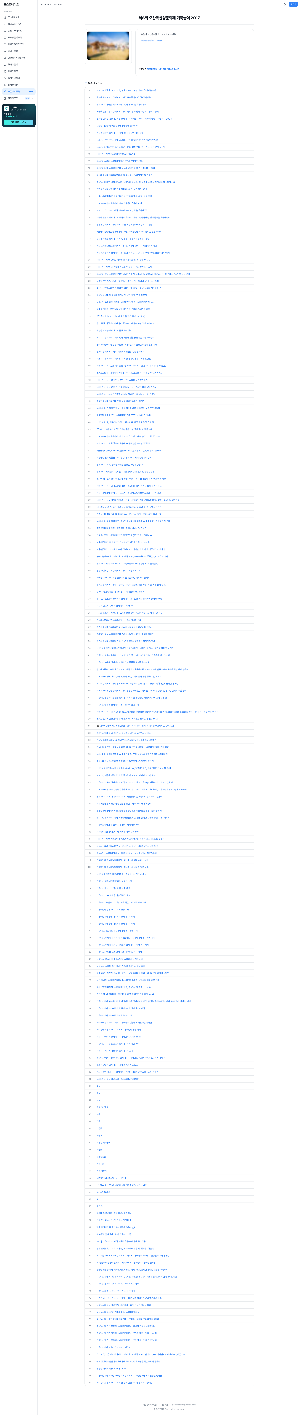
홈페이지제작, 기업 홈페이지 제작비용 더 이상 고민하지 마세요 (123, 733)
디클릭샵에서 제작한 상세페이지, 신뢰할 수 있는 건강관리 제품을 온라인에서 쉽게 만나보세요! (137, 1276)
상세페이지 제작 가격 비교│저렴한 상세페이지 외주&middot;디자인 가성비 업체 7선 (133, 521)
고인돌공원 (101, 1156)
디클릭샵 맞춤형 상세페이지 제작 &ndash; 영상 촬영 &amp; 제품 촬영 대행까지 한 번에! (135, 782)
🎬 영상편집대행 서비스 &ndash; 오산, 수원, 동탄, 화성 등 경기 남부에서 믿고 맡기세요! (135, 726)
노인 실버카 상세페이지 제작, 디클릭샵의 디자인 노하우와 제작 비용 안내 (128, 980)
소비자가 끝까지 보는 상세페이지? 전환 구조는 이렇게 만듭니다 (124, 415)
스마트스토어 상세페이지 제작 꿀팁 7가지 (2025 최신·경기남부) (124, 535)
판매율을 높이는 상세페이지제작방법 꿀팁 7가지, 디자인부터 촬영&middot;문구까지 (133, 253)
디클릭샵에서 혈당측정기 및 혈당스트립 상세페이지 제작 (121, 1008)
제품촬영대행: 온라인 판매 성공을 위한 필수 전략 (118, 832)
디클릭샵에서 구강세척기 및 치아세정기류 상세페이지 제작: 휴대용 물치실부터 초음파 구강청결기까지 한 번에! (144, 1001)
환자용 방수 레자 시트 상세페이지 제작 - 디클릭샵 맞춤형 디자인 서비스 (127, 1072)
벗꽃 (98, 1093)
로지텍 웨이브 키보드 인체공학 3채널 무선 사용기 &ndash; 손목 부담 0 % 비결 (131, 479)
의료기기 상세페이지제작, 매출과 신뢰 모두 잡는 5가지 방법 (122, 210)
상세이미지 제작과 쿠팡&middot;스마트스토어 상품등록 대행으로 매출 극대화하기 (132, 754)
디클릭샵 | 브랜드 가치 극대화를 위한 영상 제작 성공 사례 (121, 902)
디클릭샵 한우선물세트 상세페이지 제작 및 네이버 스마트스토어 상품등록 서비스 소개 (133, 655)
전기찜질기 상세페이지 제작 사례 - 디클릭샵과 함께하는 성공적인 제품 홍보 (129, 1298)
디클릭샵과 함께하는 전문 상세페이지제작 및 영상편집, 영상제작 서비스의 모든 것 (132, 697)
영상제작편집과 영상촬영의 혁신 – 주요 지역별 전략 (119, 620)
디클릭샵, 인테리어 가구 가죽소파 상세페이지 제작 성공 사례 (123, 945)
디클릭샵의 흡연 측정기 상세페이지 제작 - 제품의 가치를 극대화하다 (126, 1326)
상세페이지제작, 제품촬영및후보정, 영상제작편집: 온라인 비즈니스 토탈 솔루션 (130, 839)
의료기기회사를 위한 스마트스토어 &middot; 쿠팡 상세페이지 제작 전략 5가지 (131, 147)
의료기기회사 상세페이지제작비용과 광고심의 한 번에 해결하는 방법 (126, 168)
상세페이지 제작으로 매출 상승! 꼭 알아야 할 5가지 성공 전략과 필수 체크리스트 (131, 366)
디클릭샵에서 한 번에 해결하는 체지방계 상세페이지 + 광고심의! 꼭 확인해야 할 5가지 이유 (136, 182)
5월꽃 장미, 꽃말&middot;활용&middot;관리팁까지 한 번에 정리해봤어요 (129, 450)
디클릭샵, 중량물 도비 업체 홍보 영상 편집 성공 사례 (119, 952)
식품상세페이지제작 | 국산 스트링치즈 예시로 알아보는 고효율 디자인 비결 (129, 493)
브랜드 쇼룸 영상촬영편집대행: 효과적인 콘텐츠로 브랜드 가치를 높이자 (127, 719)
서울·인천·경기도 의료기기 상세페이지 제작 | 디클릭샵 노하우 (123, 542)
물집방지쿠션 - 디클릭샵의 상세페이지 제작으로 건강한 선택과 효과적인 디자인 (131, 1058)
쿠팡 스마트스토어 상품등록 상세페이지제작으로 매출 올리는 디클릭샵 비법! (129, 599)
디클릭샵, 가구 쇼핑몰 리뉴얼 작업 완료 (113, 895)
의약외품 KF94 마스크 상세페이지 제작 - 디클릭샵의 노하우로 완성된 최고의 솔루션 (133, 1255)
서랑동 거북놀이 (103, 1142)
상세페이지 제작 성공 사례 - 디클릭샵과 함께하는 (118, 1079)
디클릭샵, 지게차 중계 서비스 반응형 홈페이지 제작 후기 (121, 966)
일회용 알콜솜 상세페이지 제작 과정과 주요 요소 (117, 1065)
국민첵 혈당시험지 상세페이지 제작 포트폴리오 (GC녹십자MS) (124, 97)
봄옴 (98, 1086)
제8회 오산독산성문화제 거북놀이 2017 (163, 69)
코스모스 (100, 1206)
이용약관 (164, 1405)
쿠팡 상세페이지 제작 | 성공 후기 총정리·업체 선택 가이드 (121, 528)
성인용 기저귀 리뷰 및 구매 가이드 (111, 1368)
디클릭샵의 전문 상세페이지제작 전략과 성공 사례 (118, 704)
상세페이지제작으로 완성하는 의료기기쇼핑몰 (116, 154)
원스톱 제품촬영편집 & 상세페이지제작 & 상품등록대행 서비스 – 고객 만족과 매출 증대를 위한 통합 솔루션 (142, 669)
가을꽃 (99, 1128)
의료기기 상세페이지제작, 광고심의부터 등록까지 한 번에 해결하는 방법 (127, 140)
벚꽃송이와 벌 (102, 1107)
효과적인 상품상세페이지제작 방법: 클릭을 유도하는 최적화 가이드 (125, 634)
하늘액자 (100, 1135)
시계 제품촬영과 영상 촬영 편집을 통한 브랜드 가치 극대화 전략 (124, 803)
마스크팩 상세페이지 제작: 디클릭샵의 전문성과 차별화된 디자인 (124, 1022)
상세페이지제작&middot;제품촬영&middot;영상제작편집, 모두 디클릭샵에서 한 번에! (134, 768)
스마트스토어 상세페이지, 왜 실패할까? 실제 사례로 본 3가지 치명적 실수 (128, 436)
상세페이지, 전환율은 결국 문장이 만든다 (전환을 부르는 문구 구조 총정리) (129, 408)
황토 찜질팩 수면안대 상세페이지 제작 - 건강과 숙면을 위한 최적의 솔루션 (128, 1361)
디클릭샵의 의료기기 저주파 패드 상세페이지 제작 (118, 1312)
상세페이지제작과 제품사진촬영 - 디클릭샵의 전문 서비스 (121, 874)
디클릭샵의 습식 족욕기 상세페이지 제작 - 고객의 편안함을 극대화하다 (127, 1340)
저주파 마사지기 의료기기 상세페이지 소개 (115, 1051)
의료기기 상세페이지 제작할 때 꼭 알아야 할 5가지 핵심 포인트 (124, 358)
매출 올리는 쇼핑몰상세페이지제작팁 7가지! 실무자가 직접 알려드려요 (127, 245)
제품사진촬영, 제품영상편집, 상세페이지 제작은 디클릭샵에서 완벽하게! (127, 846)
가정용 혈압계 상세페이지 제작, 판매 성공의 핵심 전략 (120, 133)
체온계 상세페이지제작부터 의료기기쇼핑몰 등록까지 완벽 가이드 (124, 175)
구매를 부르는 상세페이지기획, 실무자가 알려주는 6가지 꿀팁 (123, 238)
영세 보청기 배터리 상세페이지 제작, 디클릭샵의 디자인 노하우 (123, 987)
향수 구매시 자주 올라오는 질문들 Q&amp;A (116, 1227)
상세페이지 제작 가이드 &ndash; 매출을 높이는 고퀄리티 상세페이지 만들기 (129, 796)
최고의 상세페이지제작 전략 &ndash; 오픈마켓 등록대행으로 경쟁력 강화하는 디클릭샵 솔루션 (137, 683)
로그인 (293, 4)
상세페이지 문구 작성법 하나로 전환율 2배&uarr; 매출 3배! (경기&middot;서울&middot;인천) (138, 500)
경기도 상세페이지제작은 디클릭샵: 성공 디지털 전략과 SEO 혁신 (125, 627)
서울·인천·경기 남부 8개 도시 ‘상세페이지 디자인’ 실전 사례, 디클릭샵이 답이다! (131, 549)
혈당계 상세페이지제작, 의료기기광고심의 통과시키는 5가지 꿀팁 (125, 224)
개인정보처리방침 (150, 1405)
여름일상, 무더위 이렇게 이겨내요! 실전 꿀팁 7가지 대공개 (122, 295)
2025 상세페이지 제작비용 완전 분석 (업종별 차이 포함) (121, 316)
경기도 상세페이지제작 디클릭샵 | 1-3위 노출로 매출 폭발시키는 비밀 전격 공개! (131, 584)
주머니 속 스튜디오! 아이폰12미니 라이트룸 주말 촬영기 (120, 592)
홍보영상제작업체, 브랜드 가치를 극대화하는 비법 (118, 825)
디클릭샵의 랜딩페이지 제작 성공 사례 (113, 909)
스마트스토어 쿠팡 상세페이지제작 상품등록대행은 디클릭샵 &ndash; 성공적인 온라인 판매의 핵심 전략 (141, 690)
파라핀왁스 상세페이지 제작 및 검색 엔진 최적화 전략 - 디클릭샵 (124, 1382)
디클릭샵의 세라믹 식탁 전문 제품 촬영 (113, 888)
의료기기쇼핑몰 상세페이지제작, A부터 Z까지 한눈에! (120, 161)
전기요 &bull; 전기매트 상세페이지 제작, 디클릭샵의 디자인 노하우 (125, 994)
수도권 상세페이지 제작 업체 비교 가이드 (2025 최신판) (121, 401)
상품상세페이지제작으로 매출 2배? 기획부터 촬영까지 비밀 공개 (124, 196)
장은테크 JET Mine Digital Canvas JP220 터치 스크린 (122, 1185)
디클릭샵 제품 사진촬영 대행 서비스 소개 (114, 881)
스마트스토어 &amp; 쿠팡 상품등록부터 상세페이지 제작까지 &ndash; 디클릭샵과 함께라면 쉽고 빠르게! (142, 789)
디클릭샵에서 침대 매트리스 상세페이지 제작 (116, 916)
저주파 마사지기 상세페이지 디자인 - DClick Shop (119, 1036)
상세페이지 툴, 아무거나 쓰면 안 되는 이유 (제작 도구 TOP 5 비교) (126, 422)
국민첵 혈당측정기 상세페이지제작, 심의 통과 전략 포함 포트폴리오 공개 (128, 111)
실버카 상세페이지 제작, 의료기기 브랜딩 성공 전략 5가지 (121, 351)
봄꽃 (98, 1100)
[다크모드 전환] (285, 4)
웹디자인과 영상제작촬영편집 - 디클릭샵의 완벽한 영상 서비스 (123, 867)
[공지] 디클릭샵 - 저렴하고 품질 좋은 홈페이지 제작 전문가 (122, 1241)
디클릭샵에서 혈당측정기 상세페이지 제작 (114, 1015)
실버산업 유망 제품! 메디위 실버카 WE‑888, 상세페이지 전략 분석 (125, 302)
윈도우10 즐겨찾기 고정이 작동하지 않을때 (115, 1234)
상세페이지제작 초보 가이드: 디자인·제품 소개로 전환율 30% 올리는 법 (127, 563)
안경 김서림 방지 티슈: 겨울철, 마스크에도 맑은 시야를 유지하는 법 (125, 1248)
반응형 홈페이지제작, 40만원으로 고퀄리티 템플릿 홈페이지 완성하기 (126, 740)
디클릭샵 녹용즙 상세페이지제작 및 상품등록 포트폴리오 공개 (123, 662)
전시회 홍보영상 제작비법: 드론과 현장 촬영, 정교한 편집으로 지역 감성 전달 (129, 613)
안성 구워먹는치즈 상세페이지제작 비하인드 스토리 (118, 570)
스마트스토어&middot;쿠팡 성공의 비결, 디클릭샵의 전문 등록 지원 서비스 (129, 676)
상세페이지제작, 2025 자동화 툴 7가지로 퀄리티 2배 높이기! (123, 260)
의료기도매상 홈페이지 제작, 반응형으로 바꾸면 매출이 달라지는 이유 (126, 90)
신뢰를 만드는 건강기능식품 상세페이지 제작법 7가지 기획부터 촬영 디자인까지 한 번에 (134, 118)
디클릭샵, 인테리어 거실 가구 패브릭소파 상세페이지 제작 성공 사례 (126, 938)
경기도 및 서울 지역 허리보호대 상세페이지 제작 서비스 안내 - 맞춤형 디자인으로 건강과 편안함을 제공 (141, 1354)
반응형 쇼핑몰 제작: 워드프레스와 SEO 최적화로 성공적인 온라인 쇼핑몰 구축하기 (132, 1269)
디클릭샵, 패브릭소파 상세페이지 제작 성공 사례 (117, 930)
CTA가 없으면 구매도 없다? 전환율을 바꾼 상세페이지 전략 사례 (124, 429)
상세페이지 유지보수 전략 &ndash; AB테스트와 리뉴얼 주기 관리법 (126, 394)
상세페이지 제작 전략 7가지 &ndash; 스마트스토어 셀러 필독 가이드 (126, 387)
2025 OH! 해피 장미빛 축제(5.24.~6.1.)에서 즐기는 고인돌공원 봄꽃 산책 (129, 514)
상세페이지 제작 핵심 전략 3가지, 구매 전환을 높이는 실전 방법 (124, 443)
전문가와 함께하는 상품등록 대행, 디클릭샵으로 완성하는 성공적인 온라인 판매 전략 (133, 747)
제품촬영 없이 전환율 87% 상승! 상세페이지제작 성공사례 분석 (124, 457)
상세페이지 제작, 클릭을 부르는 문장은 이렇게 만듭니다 (120, 464)
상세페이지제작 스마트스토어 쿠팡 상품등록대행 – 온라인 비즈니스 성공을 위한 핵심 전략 (135, 648)
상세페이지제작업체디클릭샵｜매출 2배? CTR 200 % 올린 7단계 (125, 471)
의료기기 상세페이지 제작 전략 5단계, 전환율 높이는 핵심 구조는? (125, 337)
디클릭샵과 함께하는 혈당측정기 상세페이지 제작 (118, 1284)
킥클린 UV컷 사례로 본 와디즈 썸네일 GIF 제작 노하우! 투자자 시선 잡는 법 (129, 288)
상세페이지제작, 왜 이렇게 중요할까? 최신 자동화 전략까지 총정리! (125, 267)
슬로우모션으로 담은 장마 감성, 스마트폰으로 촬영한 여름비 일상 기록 (127, 344)
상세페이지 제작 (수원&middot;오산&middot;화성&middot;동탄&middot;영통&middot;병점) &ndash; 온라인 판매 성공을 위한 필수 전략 (157, 712)
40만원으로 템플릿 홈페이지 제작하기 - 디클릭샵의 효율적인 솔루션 (126, 1262)
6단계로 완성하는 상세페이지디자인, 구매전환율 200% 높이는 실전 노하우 (129, 231)
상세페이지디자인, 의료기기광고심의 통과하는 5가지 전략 (121, 104)
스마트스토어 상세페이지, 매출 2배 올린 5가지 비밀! (119, 203)
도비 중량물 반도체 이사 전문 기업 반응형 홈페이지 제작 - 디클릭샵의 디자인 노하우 (133, 973)
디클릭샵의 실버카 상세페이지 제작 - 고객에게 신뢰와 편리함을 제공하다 (128, 1319)
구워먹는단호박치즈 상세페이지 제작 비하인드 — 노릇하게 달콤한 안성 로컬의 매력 (132, 556)
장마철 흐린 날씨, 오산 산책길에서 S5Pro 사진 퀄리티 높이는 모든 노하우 (129, 281)
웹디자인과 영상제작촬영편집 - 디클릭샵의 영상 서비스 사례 (122, 860)
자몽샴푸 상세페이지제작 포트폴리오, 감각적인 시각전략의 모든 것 (125, 761)
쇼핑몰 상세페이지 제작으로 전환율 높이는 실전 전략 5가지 (122, 189)
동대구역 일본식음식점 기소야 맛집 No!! (114, 1220)
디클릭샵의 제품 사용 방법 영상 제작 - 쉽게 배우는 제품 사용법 (124, 1305)
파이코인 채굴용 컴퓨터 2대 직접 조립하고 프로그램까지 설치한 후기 (126, 775)
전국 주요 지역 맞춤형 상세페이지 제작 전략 (115, 606)
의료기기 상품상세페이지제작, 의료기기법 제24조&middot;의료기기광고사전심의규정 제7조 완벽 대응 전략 (143, 274)
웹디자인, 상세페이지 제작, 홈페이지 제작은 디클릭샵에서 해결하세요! (127, 853)
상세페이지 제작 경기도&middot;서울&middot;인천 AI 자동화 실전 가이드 (129, 486)
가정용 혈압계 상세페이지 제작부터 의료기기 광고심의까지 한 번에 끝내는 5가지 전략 (133, 217)
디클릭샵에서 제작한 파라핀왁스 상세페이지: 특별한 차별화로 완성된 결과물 (129, 1375)
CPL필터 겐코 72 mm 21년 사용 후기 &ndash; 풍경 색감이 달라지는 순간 (129, 507)
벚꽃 (98, 1121)
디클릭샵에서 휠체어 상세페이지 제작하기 (114, 1347)
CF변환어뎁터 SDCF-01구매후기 (111, 1178)
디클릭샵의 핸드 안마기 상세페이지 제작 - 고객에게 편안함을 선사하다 (127, 1333)
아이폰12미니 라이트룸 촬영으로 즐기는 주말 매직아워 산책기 (123, 577)
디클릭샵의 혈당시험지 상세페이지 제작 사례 (116, 1291)
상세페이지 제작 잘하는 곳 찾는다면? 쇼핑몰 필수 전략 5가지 (123, 380)
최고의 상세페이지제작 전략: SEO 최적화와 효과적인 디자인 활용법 (126, 641)
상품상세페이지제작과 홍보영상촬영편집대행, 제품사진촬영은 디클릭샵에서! (129, 810)
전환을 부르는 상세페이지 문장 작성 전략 (114, 330)
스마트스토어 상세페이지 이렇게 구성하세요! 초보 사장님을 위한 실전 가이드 (129, 373)
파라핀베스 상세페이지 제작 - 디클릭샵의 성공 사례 (119, 1029)
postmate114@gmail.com (184, 1405)
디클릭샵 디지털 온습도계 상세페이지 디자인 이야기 (119, 1043)
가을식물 (100, 1164)
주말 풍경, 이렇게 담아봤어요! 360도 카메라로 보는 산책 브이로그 (125, 323)
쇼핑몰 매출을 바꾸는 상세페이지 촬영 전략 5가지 (118, 125)
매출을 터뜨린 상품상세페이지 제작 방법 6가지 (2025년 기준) (123, 309)
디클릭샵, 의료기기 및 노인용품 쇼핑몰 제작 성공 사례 (120, 959)
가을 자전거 (102, 1171)
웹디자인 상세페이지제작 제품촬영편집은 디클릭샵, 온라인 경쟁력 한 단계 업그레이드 (133, 817)
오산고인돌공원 (103, 1192)
